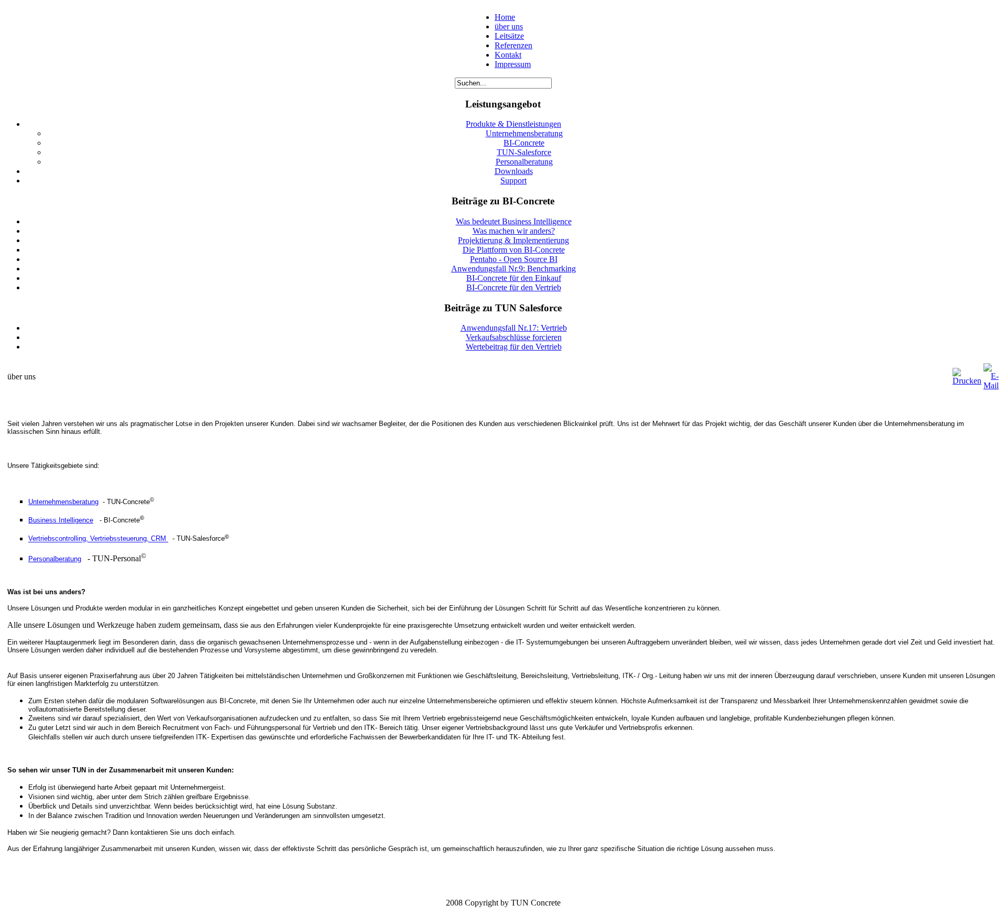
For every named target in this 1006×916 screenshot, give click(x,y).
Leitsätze (509, 35)
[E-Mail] (991, 385)
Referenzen (513, 45)
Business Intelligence (60, 520)
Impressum (513, 64)
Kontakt (508, 54)
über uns (509, 26)
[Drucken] (967, 380)
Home (505, 17)
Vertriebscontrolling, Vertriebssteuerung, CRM (98, 539)
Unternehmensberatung (63, 502)
